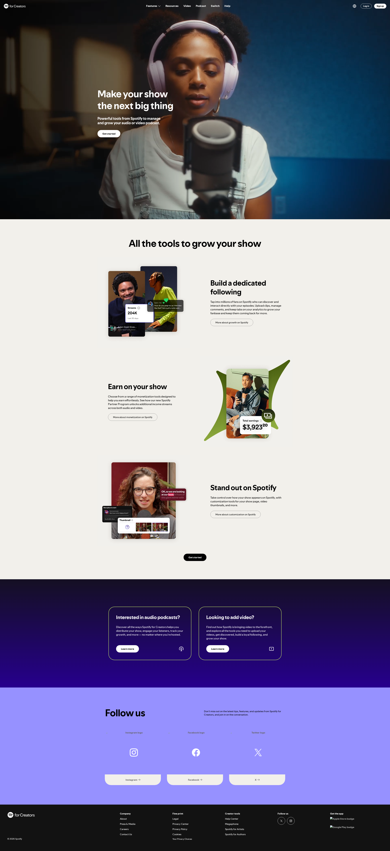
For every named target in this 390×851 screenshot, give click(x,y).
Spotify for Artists (234, 829)
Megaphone (231, 824)
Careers (124, 829)
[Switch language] (354, 6)
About (123, 818)
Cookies (176, 834)
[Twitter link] (281, 821)
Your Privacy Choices (182, 839)
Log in (366, 6)
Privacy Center (180, 824)
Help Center (231, 818)
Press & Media (127, 824)
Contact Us (126, 834)
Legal (175, 818)
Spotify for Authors (235, 834)
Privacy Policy (179, 829)
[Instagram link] (291, 821)
